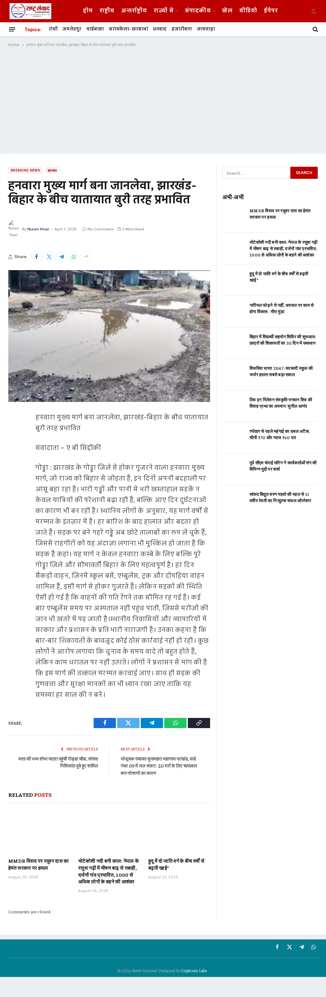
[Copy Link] (14, 498)
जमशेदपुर (71, 29)
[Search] (314, 29)
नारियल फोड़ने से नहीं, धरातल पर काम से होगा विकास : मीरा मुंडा (282, 308)
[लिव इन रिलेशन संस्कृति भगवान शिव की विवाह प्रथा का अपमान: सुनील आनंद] (233, 406)
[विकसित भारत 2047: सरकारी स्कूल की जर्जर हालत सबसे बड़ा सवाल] (233, 374)
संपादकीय (198, 11)
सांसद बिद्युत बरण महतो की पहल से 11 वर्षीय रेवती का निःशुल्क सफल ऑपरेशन (280, 497)
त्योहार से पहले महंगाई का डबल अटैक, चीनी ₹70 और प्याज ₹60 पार (280, 434)
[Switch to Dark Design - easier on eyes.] (313, 11)
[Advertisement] (163, 102)
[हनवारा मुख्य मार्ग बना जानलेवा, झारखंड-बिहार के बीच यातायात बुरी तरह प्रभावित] (109, 336)
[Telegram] (14, 466)
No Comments (100, 229)
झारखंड (52, 170)
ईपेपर (271, 11)
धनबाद (160, 29)
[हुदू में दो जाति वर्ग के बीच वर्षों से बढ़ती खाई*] (179, 831)
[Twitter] (14, 449)
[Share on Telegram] (61, 256)
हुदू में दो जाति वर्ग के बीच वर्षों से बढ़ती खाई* (176, 864)
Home (13, 44)
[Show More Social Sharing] (86, 256)
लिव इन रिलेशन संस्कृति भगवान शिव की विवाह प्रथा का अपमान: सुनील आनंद (281, 403)
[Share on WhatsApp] (73, 256)
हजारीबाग (182, 29)
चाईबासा (95, 29)
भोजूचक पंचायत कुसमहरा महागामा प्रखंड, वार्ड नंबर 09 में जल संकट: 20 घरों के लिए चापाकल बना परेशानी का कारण (159, 765)
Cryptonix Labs (194, 970)
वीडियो (248, 11)
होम (88, 11)
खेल (227, 11)
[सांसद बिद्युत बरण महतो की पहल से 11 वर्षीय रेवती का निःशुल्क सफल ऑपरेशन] (233, 500)
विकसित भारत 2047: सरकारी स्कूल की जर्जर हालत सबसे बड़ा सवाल (281, 371)
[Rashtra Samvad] (30, 11)
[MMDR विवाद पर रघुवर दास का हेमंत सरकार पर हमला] (39, 831)
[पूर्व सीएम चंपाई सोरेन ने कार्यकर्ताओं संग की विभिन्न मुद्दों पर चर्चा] (233, 469)
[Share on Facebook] (36, 256)
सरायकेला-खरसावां (128, 29)
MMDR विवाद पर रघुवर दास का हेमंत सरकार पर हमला (38, 864)
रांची (53, 29)
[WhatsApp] (14, 482)
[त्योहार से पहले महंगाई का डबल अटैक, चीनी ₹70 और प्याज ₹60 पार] (233, 437)
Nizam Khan (38, 229)
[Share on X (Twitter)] (49, 256)
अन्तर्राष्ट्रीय (134, 11)
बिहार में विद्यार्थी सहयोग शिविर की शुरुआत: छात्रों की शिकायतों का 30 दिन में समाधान (283, 340)
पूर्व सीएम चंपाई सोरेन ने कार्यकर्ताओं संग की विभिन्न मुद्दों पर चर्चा (283, 466)
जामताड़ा (206, 29)
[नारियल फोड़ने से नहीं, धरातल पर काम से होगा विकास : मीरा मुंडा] (233, 311)
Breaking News (25, 170)
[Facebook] (14, 433)
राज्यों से (164, 11)
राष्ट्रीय (107, 11)
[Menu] (12, 29)
